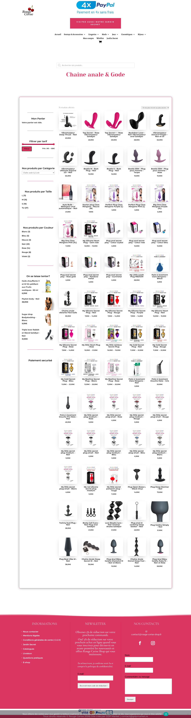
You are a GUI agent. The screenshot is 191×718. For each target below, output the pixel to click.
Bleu (24, 236)
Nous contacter (30, 631)
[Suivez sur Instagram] (153, 643)
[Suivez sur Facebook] (140, 643)
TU (23, 208)
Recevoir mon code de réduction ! (93, 686)
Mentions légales (31, 635)
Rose (24, 248)
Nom (128, 655)
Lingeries (92, 34)
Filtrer (27, 149)
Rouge (25, 252)
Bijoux (141, 34)
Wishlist (100, 38)
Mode (104, 34)
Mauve (25, 240)
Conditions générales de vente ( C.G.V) (42, 640)
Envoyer (130, 699)
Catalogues (28, 649)
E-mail (81, 673)
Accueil (58, 34)
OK (166, 714)
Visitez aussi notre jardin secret (95, 23)
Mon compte (88, 38)
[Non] (187, 714)
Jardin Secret (112, 38)
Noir (24, 244)
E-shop (26, 662)
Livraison (27, 653)
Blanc (24, 231)
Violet (24, 256)
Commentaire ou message (137, 676)
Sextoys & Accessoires (73, 34)
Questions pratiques (33, 658)
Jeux (114, 34)
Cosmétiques (126, 34)
